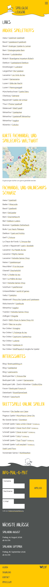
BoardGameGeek (20, 392)
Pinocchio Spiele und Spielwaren (26, 299)
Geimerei (15, 96)
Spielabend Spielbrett (17, 42)
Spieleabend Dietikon (19, 63)
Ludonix (16, 341)
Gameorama (14, 79)
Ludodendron (16, 54)
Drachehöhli (15, 270)
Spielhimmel (17, 287)
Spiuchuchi (15, 397)
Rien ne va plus (15, 324)
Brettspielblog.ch (15, 364)
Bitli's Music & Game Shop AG (21, 320)
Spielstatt (13, 200)
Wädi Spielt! (17, 108)
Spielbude (20, 303)
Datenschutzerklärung (16, 511)
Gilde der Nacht (16, 83)
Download (7, 572)
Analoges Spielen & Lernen (20, 46)
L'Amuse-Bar (25, 241)
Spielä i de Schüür (20, 100)
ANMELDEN (38, 488)
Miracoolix (13, 204)
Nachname (7, 491)
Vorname (7, 481)
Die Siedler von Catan (19, 411)
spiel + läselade (27, 246)
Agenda (5, 567)
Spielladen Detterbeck (20, 225)
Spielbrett (13, 208)
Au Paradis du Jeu (19, 250)
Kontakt (6, 577)
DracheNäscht (14, 217)
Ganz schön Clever (23, 424)
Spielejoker (17, 112)
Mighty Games (18, 254)
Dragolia (14, 316)
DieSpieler (12, 213)
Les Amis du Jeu (18, 75)
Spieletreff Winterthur (21, 116)
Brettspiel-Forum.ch (17, 388)
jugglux (16, 308)
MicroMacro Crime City (25, 415)
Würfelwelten (24, 453)
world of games (23, 291)
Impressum (7, 582)
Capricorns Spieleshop (22, 336)
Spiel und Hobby (18, 233)
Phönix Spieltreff (15, 104)
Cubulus (15, 125)
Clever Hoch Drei (23, 428)
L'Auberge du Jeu (20, 332)
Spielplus (13, 295)
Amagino (16, 328)
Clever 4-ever (21, 432)
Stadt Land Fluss (9, 448)
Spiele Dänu (24, 91)
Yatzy (18, 436)
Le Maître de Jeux (15, 279)
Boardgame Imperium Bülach (22, 58)
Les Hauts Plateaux (16, 229)
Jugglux (16, 120)
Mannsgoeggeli (16, 87)
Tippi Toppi (21, 440)
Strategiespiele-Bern (16, 50)
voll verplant (21, 444)
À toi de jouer (18, 266)
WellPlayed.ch (18, 349)
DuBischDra (37, 384)
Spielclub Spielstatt (16, 38)
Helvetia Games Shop (21, 258)
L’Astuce (11, 237)
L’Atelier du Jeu (14, 274)
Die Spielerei (18, 71)
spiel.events (13, 372)
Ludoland (18, 67)
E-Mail (5, 501)
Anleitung (36, 424)
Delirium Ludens (13, 221)
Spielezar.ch (18, 345)
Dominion (23, 420)
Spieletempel (15, 262)
